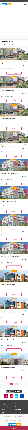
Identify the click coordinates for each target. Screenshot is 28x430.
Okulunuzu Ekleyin (6, 406)
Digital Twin (18, 412)
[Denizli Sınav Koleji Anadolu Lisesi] (14, 336)
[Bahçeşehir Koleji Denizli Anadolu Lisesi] (14, 253)
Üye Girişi (17, 406)
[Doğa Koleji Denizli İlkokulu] (14, 87)
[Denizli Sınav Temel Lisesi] (14, 309)
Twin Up (4, 412)
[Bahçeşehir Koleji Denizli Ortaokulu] (14, 226)
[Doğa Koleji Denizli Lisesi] (14, 143)
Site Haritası (18, 409)
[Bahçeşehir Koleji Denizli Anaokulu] (14, 170)
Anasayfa (4, 401)
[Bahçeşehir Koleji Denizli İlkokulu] (14, 198)
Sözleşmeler (4, 404)
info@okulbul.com (19, 416)
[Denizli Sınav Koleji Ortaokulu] (14, 281)
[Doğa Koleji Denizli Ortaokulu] (14, 115)
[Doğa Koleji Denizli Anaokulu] (14, 60)
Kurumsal (17, 401)
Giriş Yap (14, 0)
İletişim (17, 404)
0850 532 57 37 (8, 416)
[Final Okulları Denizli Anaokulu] (14, 364)
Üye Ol (19, 0)
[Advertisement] (14, 22)
